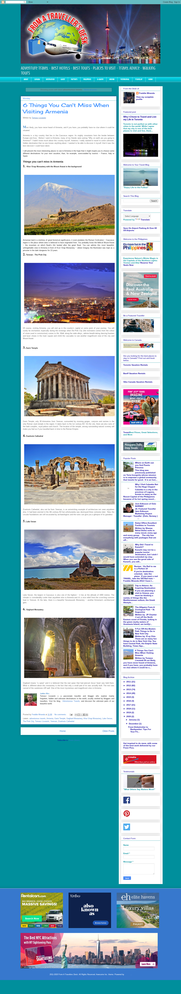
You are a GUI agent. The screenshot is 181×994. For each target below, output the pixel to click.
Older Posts (108, 731)
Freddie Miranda (147, 93)
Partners (74, 79)
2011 (129, 682)
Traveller (138, 79)
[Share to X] (81, 714)
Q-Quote (100, 79)
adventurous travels (37, 718)
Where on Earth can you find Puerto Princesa (144, 465)
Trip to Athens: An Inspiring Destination (145, 586)
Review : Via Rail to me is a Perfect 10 (145, 567)
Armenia (50, 718)
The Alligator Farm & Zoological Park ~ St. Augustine (145, 609)
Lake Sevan (107, 718)
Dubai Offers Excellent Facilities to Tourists (146, 524)
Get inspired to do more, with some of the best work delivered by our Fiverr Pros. (140, 745)
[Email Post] (71, 714)
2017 (129, 705)
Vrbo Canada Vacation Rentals (137, 382)
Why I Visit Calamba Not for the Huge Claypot (146, 485)
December (134, 723)
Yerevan (53, 721)
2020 (129, 716)
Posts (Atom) (74, 740)
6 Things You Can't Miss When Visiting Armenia (66, 108)
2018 (129, 709)
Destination (50, 79)
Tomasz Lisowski (39, 118)
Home (150, 79)
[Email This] (76, 714)
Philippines (87, 79)
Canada (37, 79)
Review (111, 79)
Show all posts (90, 89)
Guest (63, 79)
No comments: (60, 714)
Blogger (128, 974)
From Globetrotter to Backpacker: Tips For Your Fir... (139, 729)
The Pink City (28, 721)
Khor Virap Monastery (92, 718)
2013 (129, 689)
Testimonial (124, 79)
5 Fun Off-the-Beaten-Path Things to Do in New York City (145, 631)
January (133, 720)
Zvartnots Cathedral (66, 721)
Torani (126, 432)
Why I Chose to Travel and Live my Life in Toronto (139, 118)
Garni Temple (59, 718)
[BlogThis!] (78, 714)
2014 (129, 693)
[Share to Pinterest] (86, 714)
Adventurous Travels (71, 701)
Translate (145, 220)
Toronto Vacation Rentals (135, 365)
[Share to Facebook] (84, 714)
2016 (129, 701)
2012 (129, 685)
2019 (129, 712)
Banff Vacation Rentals (134, 373)
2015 (129, 697)
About (26, 79)
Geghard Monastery (74, 718)
